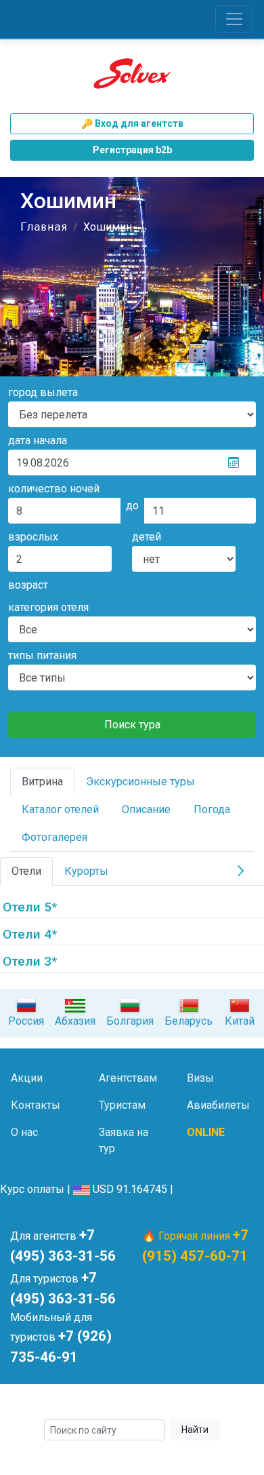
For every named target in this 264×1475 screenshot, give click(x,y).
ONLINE (206, 1132)
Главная (44, 226)
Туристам (122, 1105)
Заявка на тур (123, 1140)
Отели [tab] (26, 871)
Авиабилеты (218, 1105)
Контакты (35, 1105)
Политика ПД (221, 1403)
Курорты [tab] (86, 871)
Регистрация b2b (132, 149)
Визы (200, 1077)
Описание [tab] (146, 809)
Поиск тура (132, 724)
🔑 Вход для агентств (132, 123)
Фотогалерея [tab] (54, 837)
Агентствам (128, 1077)
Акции (27, 1077)
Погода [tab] (212, 809)
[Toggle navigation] (234, 19)
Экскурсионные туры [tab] (140, 781)
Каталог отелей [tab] (60, 809)
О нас (24, 1132)
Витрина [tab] (42, 781)
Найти (194, 1429)
